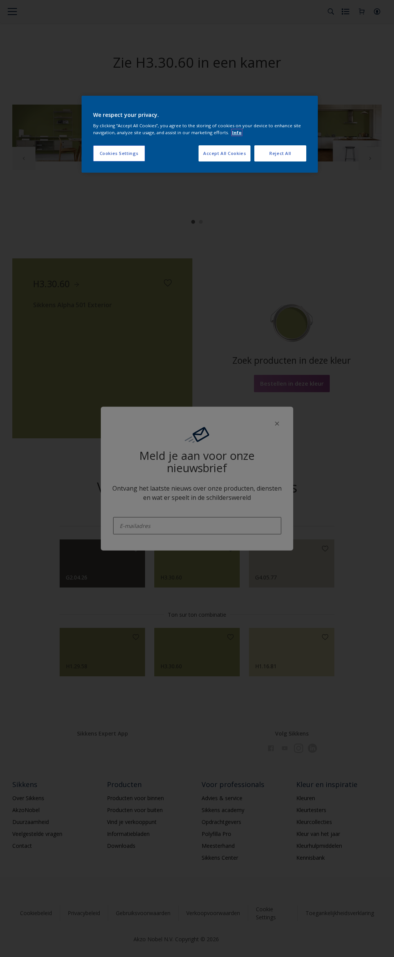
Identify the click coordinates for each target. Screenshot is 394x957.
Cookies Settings (119, 153)
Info (237, 132)
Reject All (280, 153)
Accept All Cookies (224, 153)
